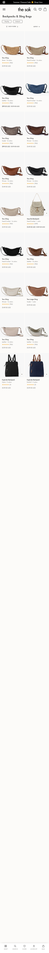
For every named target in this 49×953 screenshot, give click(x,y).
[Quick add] (22, 52)
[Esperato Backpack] (12, 365)
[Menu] (5, 9)
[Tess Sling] (12, 43)
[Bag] (44, 9)
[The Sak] (24, 9)
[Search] (35, 9)
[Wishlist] (40, 9)
